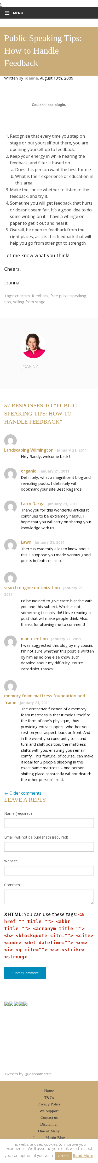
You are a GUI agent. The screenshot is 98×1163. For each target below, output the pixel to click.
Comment (12, 884)
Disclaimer (49, 1124)
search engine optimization (32, 588)
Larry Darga (32, 504)
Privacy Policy (49, 1104)
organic (28, 471)
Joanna (30, 366)
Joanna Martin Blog (49, 1138)
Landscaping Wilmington (29, 450)
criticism (22, 295)
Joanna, (32, 78)
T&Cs (49, 1097)
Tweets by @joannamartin (27, 1073)
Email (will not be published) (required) (36, 837)
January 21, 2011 (72, 450)
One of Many (49, 1131)
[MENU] (6, 13)
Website (11, 860)
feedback (40, 295)
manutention (34, 639)
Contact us (49, 1117)
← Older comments (23, 793)
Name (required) (18, 813)
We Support (49, 1111)
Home (49, 1091)
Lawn (26, 542)
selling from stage (29, 301)
